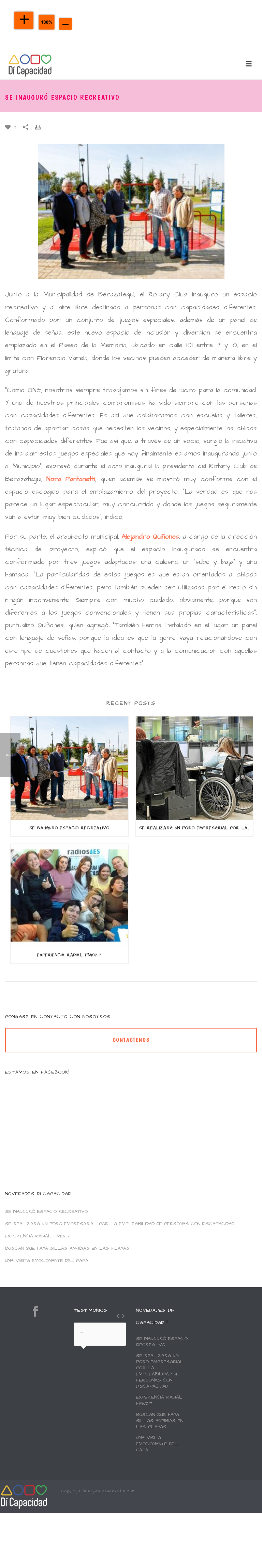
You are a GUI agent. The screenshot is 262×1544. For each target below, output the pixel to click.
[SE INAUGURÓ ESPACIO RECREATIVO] (69, 768)
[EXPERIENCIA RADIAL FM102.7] (69, 895)
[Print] (41, 127)
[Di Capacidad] (24, 1496)
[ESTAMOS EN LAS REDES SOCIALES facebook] (35, 1311)
